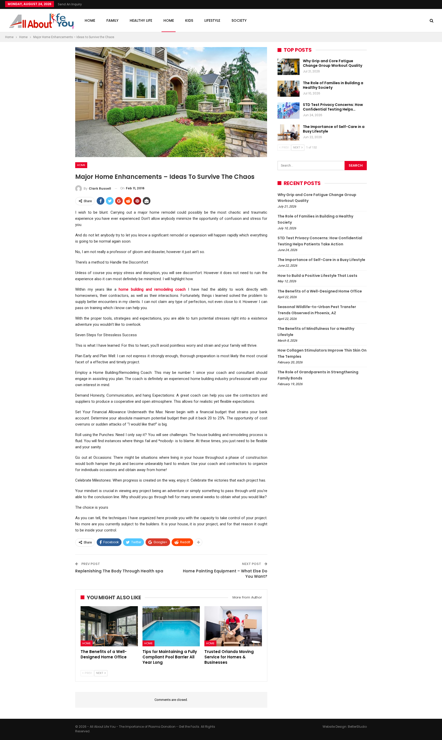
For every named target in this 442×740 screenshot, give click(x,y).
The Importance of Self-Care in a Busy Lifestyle (333, 129)
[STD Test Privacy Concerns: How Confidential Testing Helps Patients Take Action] (289, 110)
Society (239, 20)
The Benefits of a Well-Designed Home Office (320, 291)
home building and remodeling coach (150, 289)
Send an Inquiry (70, 4)
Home (90, 20)
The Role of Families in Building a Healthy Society (333, 85)
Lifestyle (212, 20)
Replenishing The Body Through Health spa (119, 571)
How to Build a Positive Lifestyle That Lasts (317, 275)
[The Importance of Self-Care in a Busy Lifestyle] (289, 132)
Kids (189, 20)
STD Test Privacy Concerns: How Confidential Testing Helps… (333, 107)
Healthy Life (141, 20)
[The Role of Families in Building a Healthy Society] (289, 89)
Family (112, 20)
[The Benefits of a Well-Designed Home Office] (109, 626)
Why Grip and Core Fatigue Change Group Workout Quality (332, 63)
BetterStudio (357, 726)
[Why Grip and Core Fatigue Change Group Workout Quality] (289, 67)
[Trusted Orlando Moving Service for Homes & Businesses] (233, 626)
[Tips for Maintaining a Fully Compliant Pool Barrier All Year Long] (171, 626)
